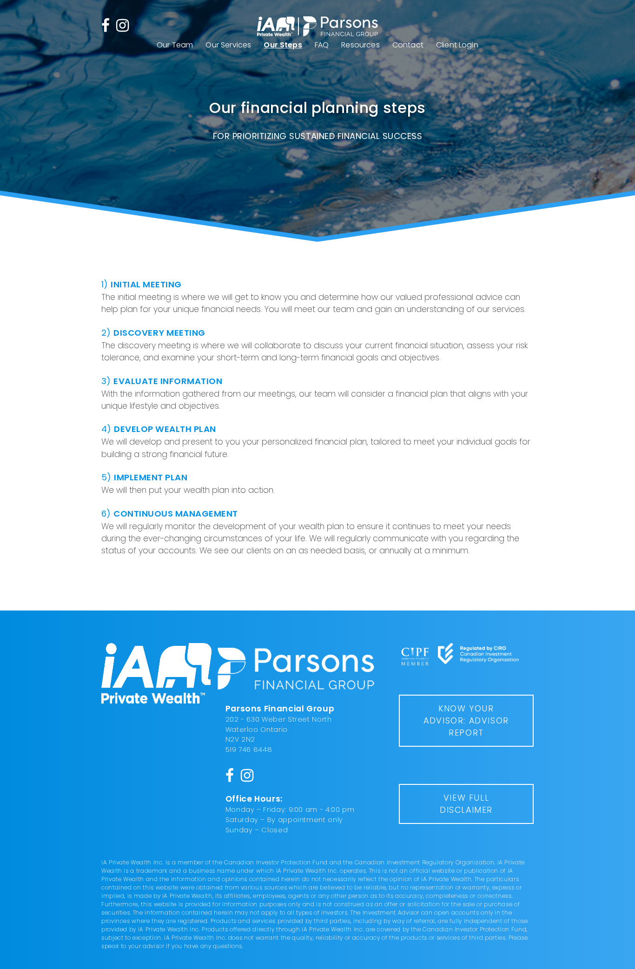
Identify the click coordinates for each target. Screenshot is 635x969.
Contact (407, 45)
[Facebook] (105, 25)
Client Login (457, 45)
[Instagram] (122, 25)
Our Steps (283, 45)
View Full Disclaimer (466, 804)
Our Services (228, 45)
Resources (360, 45)
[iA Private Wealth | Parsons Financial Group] (317, 26)
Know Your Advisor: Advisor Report (466, 720)
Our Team (175, 45)
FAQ (322, 45)
